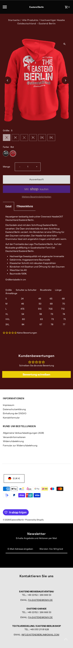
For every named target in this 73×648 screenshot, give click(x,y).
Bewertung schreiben (36, 374)
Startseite (14, 20)
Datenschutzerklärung (14, 409)
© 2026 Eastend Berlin (13, 519)
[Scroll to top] (66, 639)
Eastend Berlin (36, 7)
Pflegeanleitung (25, 206)
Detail (8, 206)
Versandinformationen (14, 437)
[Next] (65, 80)
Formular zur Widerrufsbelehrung (20, 445)
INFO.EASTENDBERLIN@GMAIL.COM (40, 634)
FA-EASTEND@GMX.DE (40, 600)
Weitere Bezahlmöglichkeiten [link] (36, 196)
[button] (10, 332)
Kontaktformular (11, 417)
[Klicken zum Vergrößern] (64, 44)
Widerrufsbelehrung (13, 441)
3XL (51, 137)
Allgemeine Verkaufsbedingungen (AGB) (23, 433)
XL (33, 137)
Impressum (8, 405)
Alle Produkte (30, 20)
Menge (6, 166)
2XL (42, 137)
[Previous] (7, 80)
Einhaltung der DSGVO (14, 413)
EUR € (16, 478)
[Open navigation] (10, 7)
